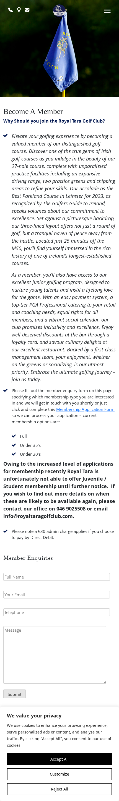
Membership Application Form (85, 409)
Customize (59, 774)
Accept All (59, 759)
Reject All (59, 789)
